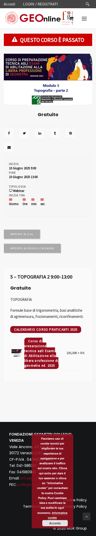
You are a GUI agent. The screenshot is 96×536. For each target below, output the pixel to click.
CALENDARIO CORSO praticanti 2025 (45, 329)
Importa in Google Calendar (32, 248)
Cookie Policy (75, 500)
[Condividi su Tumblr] (55, 133)
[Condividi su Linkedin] (40, 133)
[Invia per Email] (9, 148)
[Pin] (70, 133)
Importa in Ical (22, 234)
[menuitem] (88, 4)
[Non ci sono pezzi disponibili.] (9, 133)
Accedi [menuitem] (9, 4)
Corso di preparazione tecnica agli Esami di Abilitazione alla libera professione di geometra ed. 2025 (41, 353)
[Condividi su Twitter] (24, 133)
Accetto (55, 523)
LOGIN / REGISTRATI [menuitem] (40, 4)
